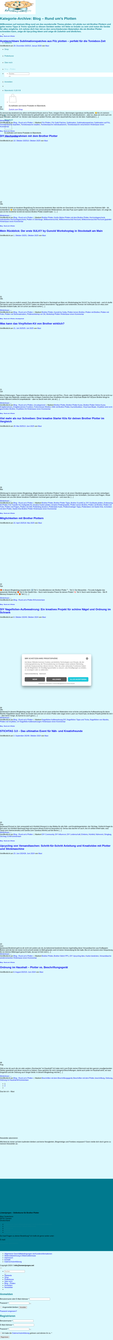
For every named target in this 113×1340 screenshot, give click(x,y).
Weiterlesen (6, 121)
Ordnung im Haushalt (8, 1080)
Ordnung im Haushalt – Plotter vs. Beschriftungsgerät (34, 967)
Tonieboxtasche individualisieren (54, 125)
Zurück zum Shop (16, 109)
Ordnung (108, 1078)
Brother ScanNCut (78, 503)
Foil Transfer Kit (14, 505)
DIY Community (48, 834)
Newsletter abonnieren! (9, 1243)
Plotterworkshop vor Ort (36, 314)
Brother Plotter (47, 217)
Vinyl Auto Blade (89, 407)
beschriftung (100, 1078)
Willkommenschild (51, 219)
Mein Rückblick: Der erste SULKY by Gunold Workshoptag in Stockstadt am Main (51, 230)
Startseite (8, 43)
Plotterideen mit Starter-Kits (92, 507)
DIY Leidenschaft (73, 834)
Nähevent (99, 834)
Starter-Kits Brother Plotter (22, 509)
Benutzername (6, 1321)
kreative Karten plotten (42, 505)
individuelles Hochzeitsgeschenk (13, 219)
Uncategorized (19, 318)
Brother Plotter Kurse (74, 405)
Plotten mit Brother (92, 312)
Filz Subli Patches (59, 123)
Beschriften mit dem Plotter (83, 1078)
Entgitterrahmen (6, 407)
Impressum (8, 1228)
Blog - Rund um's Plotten (7, 36)
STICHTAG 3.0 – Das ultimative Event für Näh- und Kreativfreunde (41, 731)
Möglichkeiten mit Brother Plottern (22, 518)
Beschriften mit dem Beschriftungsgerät (57, 1078)
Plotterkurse (9, 1279)
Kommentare (39, 600)
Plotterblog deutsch (40, 507)
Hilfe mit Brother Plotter (61, 407)
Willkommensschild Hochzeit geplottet (96, 219)
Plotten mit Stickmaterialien (15, 314)
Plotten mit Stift (26, 507)
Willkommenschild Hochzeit (70, 219)
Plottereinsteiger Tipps (72, 507)
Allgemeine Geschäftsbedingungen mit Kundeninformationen (28, 1224)
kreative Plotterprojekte (60, 505)
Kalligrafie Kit (27, 505)
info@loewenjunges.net (15, 1240)
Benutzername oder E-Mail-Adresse (14, 1299)
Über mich (8, 1281)
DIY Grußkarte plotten (94, 503)
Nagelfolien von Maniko (99, 720)
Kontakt (7, 1230)
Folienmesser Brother (42, 407)
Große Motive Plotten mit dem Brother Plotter (71, 217)
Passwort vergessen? (8, 1311)
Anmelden (23, 1307)
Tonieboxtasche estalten (30, 125)
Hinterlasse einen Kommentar (11, 221)
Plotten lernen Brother (76, 312)
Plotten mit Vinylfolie (8, 722)
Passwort (4, 1303)
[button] (8, 1287)
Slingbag (107, 834)
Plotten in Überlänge (35, 219)
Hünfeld (92, 834)
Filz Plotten (46, 123)
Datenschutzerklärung (13, 1232)
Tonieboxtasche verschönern (78, 125)
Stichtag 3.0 (4, 836)
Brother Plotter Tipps (62, 503)
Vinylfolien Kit (21, 409)
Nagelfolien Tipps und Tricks (78, 720)
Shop (6, 1277)
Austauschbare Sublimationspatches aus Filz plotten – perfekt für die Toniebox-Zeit (52, 41)
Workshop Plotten (53, 314)
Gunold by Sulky (60, 312)
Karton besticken (92, 956)
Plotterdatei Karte (55, 507)
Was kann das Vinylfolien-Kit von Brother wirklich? (32, 323)
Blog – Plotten (9, 1283)
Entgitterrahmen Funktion (23, 407)
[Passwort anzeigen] (30, 1303)
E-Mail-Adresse (6, 1325)
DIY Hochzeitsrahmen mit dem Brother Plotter (28, 135)
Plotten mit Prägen (12, 507)
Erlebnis (84, 834)
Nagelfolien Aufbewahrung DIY (54, 720)
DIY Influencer (60, 834)
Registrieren (4, 1337)
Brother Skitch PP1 (61, 956)
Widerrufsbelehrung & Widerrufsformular (20, 1226)
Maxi (47, 46)
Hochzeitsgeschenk (97, 217)
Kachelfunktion (76, 407)
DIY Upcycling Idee (77, 956)
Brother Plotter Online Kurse (94, 405)
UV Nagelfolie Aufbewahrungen (29, 722)
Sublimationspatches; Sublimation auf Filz (93, 123)
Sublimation (71, 123)
